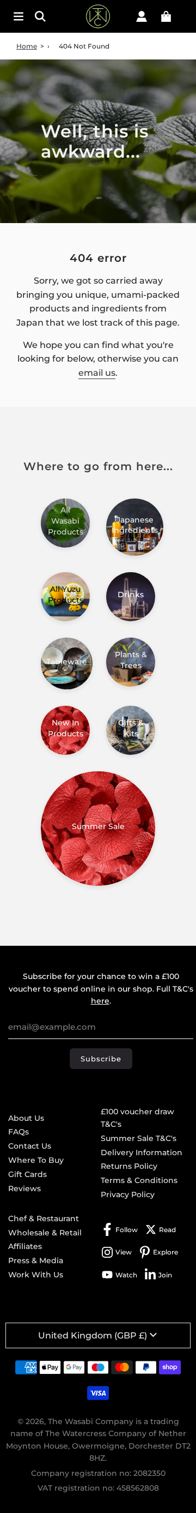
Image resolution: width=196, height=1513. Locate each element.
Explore (165, 1252)
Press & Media (35, 1260)
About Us (26, 1118)
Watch (126, 1275)
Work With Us (35, 1275)
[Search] (43, 16)
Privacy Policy (128, 1194)
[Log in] (141, 16)
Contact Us (29, 1146)
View (123, 1252)
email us (96, 373)
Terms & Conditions (139, 1180)
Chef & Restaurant (43, 1218)
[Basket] (166, 16)
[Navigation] (18, 16)
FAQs (18, 1132)
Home (26, 46)
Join (165, 1275)
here (100, 1001)
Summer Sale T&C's (138, 1138)
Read (167, 1230)
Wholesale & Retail (45, 1233)
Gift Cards (27, 1174)
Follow (126, 1230)
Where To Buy (36, 1160)
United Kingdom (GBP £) (92, 1335)
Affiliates (25, 1246)
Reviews (24, 1188)
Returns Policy (129, 1166)
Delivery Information (141, 1152)
